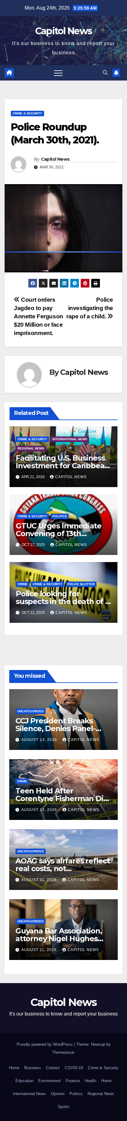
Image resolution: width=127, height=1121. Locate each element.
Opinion (57, 1093)
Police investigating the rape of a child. (89, 308)
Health (90, 1080)
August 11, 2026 (39, 880)
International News (69, 439)
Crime (22, 584)
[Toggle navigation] (58, 73)
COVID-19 (74, 1067)
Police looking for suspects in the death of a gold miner (62, 601)
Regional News (31, 448)
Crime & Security (27, 113)
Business (32, 1067)
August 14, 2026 (39, 740)
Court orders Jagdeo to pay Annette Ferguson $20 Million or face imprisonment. (38, 316)
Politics (59, 516)
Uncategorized (30, 711)
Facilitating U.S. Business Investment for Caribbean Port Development (62, 465)
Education (24, 1080)
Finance (73, 1080)
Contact (53, 1067)
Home (14, 1067)
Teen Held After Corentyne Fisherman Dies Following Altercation (63, 798)
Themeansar (63, 1052)
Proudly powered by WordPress (45, 1044)
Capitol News (63, 31)
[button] (105, 72)
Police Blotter (81, 584)
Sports (63, 1106)
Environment (49, 1080)
